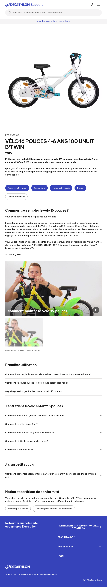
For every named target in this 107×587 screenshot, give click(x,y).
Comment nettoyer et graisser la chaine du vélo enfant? (34, 415)
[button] (24, 335)
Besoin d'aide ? (66, 537)
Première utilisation (17, 188)
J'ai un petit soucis (61, 188)
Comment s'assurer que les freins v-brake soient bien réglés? (37, 382)
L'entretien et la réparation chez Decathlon (78, 526)
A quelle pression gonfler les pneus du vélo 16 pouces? (34, 391)
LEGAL (61, 556)
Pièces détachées (16, 196)
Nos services (65, 546)
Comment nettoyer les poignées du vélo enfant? (31, 432)
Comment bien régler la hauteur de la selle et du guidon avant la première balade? (48, 374)
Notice (80, 188)
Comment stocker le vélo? (19, 449)
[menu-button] (99, 5)
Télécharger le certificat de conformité (53, 508)
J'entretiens (39, 188)
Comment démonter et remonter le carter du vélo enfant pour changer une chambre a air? (50, 475)
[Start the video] (96, 310)
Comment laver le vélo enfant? (21, 424)
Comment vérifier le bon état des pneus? (26, 441)
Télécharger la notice (18, 508)
